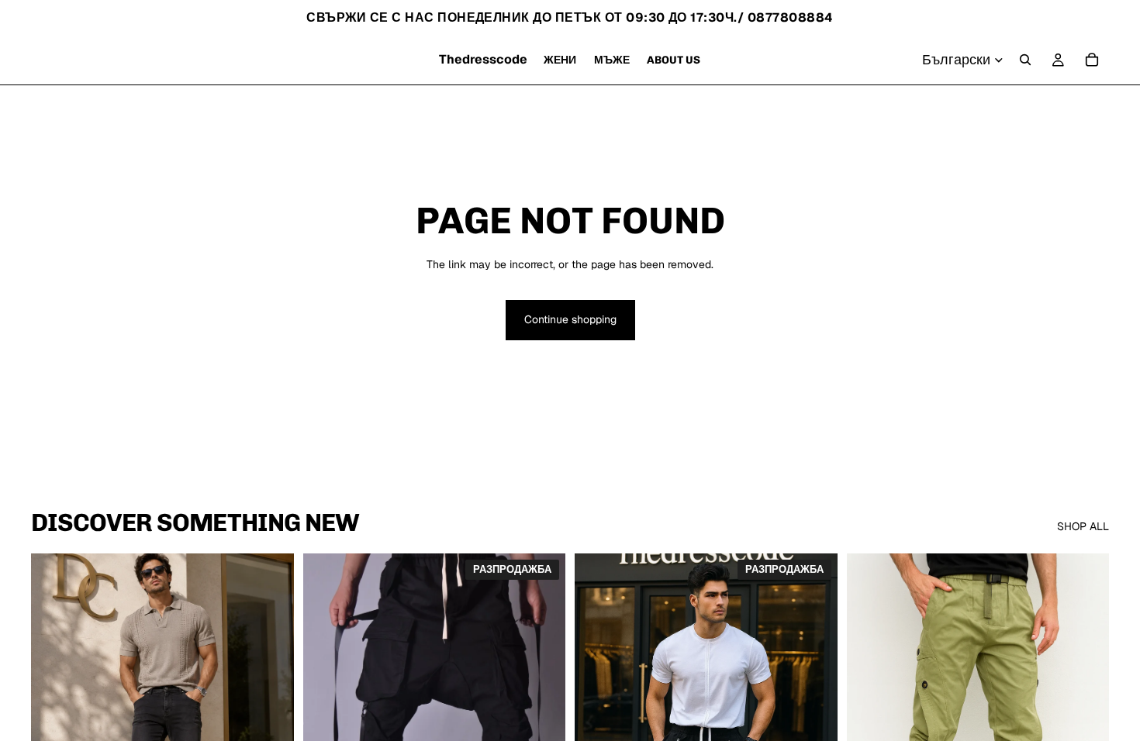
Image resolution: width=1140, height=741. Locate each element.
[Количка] (1092, 60)
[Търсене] (1025, 60)
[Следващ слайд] (270, 718)
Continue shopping (570, 319)
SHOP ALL (1083, 526)
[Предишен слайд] (54, 718)
